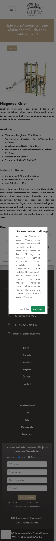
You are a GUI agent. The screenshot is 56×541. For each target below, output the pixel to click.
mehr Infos (24, 308)
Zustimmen (38, 308)
